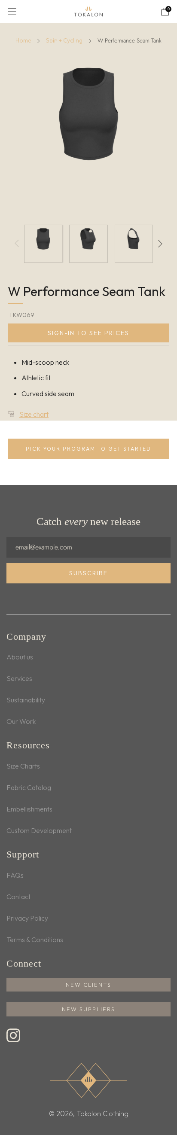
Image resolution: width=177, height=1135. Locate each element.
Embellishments (29, 809)
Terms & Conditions (34, 939)
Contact (18, 896)
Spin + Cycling (64, 40)
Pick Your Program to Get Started (88, 448)
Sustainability (25, 700)
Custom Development (39, 830)
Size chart (34, 414)
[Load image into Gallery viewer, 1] (43, 244)
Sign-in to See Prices (88, 333)
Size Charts (23, 766)
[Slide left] (18, 243)
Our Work (21, 721)
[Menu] (12, 11)
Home (23, 40)
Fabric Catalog (28, 787)
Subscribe (88, 573)
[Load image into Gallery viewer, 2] (88, 244)
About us (19, 657)
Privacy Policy (27, 918)
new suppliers (88, 1009)
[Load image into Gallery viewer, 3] (134, 244)
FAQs (15, 875)
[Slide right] (158, 243)
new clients (88, 984)
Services (19, 678)
